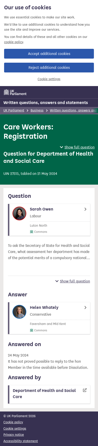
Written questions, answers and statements (45, 102)
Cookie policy (13, 422)
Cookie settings (49, 79)
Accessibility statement (20, 441)
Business (37, 110)
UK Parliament (13, 110)
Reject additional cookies (49, 67)
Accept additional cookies (49, 54)
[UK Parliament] (15, 92)
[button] (77, 147)
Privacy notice (13, 435)
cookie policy (13, 42)
